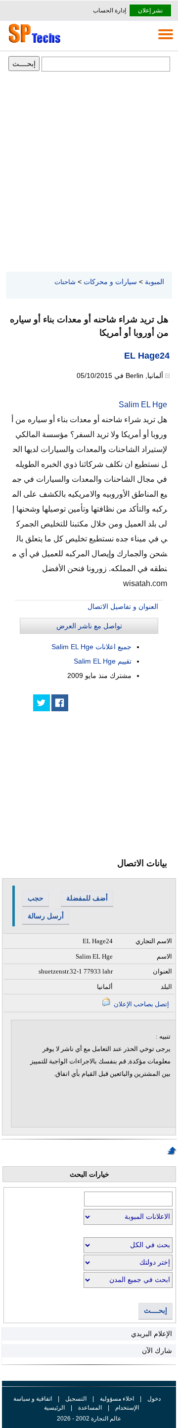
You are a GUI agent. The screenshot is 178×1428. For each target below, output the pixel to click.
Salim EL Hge (143, 404)
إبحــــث (155, 1310)
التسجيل (76, 1398)
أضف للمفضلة (87, 898)
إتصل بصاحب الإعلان (141, 1004)
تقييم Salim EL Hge (103, 661)
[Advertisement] (89, 172)
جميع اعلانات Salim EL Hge (91, 647)
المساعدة (90, 1407)
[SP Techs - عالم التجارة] (33, 43)
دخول (154, 1398)
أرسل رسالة (46, 916)
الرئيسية (54, 1407)
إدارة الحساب (109, 10)
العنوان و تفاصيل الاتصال (123, 606)
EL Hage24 (147, 356)
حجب (36, 898)
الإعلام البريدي (151, 1334)
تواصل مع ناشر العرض (89, 626)
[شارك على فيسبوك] (59, 702)
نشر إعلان (150, 10)
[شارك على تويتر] (41, 702)
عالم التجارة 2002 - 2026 (89, 1418)
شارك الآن (157, 1350)
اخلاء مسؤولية (117, 1398)
